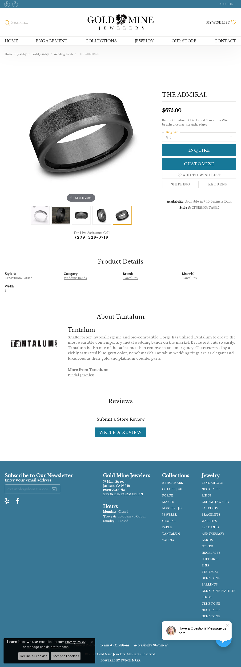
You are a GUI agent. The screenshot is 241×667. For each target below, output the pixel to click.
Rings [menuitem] (207, 495)
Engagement (52, 41)
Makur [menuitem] (168, 502)
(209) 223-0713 (91, 237)
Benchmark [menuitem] (172, 482)
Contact (225, 41)
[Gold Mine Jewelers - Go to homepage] (120, 22)
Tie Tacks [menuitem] (210, 571)
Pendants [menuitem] (210, 527)
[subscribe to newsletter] (54, 489)
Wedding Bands (63, 54)
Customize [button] (199, 164)
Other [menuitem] (207, 546)
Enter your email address (28, 480)
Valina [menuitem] (168, 540)
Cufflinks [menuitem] (211, 559)
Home (11, 41)
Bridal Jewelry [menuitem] (215, 502)
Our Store (184, 41)
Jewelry (144, 41)
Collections (101, 41)
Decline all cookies (33, 656)
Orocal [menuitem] (169, 521)
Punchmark (130, 660)
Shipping (180, 184)
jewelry (22, 54)
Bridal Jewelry (40, 54)
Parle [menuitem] (167, 527)
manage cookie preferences (47, 647)
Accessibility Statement (151, 645)
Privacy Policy (75, 642)
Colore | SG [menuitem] (172, 489)
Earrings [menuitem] (210, 508)
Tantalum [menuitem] (171, 533)
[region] (81, 132)
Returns (218, 184)
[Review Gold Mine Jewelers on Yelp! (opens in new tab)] (7, 4)
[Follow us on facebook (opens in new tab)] (15, 4)
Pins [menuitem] (205, 565)
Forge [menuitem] (167, 495)
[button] (227, 4)
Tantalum (130, 278)
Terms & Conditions (114, 645)
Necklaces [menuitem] (211, 552)
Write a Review (120, 432)
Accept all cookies (65, 656)
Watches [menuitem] (209, 521)
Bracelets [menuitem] (211, 514)
